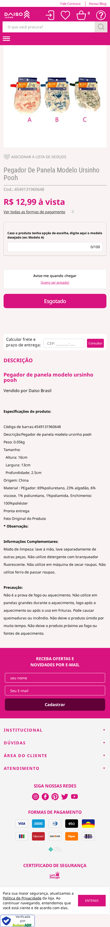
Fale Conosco (70, 3)
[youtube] (74, 796)
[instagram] (45, 796)
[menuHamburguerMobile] (6, 38)
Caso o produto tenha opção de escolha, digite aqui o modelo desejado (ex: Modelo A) (54, 235)
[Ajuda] (101, 15)
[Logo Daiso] (16, 15)
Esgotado (55, 301)
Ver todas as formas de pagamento (34, 211)
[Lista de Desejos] (65, 15)
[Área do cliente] (50, 15)
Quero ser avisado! (55, 282)
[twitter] (64, 796)
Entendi (91, 900)
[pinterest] (55, 796)
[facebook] (35, 796)
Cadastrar (55, 704)
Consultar (95, 343)
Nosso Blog (97, 3)
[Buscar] (101, 26)
